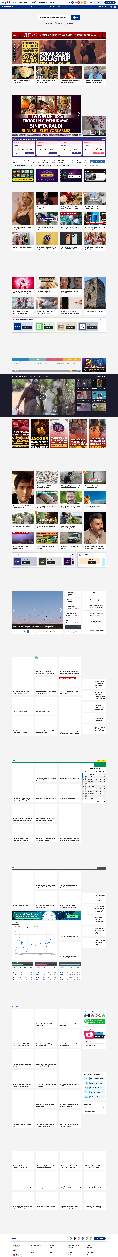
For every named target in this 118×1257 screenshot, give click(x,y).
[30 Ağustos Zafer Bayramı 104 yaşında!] (75, 135)
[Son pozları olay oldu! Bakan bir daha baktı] (46, 1015)
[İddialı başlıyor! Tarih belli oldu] (23, 518)
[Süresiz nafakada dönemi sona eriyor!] (88, 943)
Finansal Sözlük (72, 1250)
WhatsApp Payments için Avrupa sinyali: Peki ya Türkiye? (95, 1166)
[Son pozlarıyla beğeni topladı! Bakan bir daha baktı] (70, 1096)
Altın (53, 923)
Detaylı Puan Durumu (100, 801)
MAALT (14, 975)
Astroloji (51, 1250)
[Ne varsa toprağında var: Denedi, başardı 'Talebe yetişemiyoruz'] (23, 1198)
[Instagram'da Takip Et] (92, 1015)
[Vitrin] (75, 2)
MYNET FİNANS (21, 165)
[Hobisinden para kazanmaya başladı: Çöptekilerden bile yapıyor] (95, 1198)
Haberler (33, 1247)
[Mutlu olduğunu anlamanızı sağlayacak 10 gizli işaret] (47, 218)
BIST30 (30, 923)
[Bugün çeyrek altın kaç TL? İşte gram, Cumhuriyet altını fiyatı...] (71, 198)
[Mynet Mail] (115, 7)
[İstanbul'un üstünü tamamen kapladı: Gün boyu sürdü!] (88, 718)
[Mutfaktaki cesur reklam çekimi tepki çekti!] (23, 208)
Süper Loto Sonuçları (96, 1087)
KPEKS (37, 975)
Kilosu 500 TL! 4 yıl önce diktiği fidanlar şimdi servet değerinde (22, 1187)
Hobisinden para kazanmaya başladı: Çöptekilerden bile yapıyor (93, 1208)
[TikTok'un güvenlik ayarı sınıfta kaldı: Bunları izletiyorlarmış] (22, 135)
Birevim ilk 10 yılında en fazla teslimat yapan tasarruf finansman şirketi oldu (46, 1167)
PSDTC (14, 972)
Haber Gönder (100, 1238)
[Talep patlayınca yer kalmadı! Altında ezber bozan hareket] (38, 135)
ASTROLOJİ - (74, 173)
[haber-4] (78, 433)
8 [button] (46, 631)
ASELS (61, 980)
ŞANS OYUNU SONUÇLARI (92, 1074)
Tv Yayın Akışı (87, 1042)
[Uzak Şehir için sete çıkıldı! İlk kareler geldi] (46, 1096)
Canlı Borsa (103, 868)
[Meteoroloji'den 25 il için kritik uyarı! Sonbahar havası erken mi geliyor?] (59, 135)
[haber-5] (97, 433)
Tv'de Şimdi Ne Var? (89, 1045)
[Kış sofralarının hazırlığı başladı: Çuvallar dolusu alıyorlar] (23, 722)
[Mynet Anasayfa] (8, 2)
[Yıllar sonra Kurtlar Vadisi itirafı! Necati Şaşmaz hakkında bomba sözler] (47, 135)
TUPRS (61, 977)
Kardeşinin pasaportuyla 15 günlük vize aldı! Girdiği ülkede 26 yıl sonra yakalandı (100, 708)
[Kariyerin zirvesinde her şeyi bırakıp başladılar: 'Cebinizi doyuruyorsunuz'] (24, 135)
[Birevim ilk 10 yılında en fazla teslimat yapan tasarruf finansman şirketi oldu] (47, 1157)
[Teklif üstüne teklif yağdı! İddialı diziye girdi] (46, 1076)
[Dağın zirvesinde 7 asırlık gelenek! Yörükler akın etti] (88, 729)
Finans (32, 1250)
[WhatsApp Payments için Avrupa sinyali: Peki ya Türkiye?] (95, 1157)
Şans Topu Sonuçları (96, 1092)
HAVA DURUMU (53, 6)
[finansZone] (94, 365)
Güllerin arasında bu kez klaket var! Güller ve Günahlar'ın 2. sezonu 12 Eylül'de (70, 1167)
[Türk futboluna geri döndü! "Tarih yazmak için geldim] (23, 830)
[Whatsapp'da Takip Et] (103, 1015)
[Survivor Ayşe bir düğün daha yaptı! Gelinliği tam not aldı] (23, 1025)
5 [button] (35, 631)
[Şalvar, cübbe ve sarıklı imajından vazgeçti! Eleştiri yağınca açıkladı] (46, 1055)
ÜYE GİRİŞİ (98, 2)
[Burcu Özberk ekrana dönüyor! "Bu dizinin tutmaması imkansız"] (71, 283)
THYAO (61, 972)
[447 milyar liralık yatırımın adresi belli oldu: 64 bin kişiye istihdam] (70, 663)
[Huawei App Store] (17, 1255)
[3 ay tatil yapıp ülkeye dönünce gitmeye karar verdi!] (23, 1055)
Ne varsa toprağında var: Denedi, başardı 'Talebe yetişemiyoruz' (22, 1207)
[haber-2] (40, 433)
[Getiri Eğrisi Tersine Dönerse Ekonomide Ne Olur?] (95, 477)
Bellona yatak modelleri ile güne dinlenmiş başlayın (46, 1187)
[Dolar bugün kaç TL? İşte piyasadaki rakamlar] (47, 477)
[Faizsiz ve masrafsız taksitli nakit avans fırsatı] (52, 135)
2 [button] (24, 631)
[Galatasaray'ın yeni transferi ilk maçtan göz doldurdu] (70, 769)
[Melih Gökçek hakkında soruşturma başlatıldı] (70, 135)
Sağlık (51, 1247)
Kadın (32, 1254)
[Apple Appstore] (17, 1250)
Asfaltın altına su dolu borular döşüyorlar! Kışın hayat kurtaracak (100, 695)
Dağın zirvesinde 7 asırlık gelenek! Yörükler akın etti (100, 728)
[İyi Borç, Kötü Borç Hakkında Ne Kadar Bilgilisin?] (47, 518)
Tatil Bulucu (90, 1252)
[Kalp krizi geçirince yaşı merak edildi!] (47, 198)
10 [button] (54, 631)
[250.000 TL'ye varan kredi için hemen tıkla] (33, 135)
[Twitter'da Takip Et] (88, 1015)
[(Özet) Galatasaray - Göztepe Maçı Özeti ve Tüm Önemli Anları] (77, 135)
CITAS (13, 980)
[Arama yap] (91, 2)
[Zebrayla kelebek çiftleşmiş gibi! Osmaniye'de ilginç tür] (88, 684)
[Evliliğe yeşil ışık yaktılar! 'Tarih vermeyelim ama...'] (70, 1116)
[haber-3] (59, 433)
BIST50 (23, 923)
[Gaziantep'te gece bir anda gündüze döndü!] (23, 538)
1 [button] (20, 631)
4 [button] (31, 631)
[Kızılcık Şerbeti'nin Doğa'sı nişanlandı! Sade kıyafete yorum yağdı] (66, 135)
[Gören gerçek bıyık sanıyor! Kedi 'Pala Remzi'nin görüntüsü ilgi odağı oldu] (71, 477)
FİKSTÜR (100, 765)
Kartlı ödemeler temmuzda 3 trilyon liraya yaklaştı (70, 1207)
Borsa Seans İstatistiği (73, 1245)
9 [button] (50, 631)
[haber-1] (20, 433)
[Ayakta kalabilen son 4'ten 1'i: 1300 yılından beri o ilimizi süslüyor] (95, 293)
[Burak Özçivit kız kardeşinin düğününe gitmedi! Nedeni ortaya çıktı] (17, 135)
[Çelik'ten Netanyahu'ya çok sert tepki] (63, 135)
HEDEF (37, 970)
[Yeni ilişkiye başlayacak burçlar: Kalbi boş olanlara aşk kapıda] (23, 283)
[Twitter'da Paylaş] (96, 1113)
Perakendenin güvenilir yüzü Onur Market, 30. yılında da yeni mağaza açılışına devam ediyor (94, 1187)
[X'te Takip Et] (75, 1238)
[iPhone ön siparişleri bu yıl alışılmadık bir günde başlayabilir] (71, 303)
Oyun (88, 1245)
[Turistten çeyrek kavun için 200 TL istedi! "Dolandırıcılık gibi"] (88, 931)
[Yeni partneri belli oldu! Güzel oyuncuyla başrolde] (23, 487)
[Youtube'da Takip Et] (99, 1015)
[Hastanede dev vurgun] (15, 135)
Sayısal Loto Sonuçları (96, 1083)
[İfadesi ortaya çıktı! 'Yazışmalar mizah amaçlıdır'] (46, 1035)
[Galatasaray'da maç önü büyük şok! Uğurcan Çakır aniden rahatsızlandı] (80, 135)
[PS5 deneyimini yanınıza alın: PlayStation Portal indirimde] (47, 497)
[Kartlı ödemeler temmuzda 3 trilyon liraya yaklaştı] (71, 1198)
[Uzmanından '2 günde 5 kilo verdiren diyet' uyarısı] (47, 303)
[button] (3, 2)
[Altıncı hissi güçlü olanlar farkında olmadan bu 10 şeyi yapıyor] (95, 497)
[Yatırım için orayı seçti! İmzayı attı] (23, 1106)
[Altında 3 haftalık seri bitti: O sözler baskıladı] (46, 897)
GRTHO (14, 977)
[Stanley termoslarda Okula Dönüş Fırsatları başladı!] (95, 218)
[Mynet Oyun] (23, 175)
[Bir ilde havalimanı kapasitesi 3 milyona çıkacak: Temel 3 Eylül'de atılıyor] (20, 135)
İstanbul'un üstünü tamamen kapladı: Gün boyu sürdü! (100, 717)
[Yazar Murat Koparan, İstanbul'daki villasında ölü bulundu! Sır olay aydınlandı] (88, 920)
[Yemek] (78, 2)
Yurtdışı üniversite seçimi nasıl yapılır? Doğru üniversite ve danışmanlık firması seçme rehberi (46, 1208)
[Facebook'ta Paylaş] (92, 1113)
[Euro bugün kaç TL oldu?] (23, 703)
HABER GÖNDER (104, 6)
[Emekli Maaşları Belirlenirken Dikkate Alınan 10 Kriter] (95, 198)
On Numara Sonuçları (96, 1097)
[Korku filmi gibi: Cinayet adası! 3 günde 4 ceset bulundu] (40, 135)
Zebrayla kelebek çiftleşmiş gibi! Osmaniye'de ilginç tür (100, 684)
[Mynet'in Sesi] (47, 175)
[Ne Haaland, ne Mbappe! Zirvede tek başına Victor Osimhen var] (61, 135)
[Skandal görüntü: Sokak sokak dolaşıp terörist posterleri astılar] (59, 52)
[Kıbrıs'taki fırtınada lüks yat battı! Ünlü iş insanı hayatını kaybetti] (54, 135)
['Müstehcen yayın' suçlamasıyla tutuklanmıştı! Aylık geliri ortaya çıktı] (95, 528)
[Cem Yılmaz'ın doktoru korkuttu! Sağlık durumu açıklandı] (71, 497)
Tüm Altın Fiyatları (71, 627)
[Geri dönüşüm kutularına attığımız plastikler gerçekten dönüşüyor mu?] (46, 663)
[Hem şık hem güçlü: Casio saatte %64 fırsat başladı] (46, 683)
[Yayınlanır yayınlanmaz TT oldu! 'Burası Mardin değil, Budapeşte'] (70, 713)
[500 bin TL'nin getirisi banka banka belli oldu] (31, 135)
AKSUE (37, 977)
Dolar (38, 923)
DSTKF (37, 972)
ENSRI (37, 980)
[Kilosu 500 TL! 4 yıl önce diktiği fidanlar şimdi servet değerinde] (23, 1177)
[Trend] (72, 2)
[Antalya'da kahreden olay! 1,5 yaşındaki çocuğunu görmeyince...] (46, 722)
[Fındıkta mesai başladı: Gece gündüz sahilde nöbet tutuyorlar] (70, 877)
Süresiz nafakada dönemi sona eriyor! (100, 942)
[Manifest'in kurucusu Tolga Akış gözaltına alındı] (70, 1035)
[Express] (81, 2)
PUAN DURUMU (88, 765)
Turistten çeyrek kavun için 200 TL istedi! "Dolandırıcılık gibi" (100, 932)
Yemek (32, 1252)
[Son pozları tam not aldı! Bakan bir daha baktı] (70, 1065)
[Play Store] (17, 1245)
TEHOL (61, 970)
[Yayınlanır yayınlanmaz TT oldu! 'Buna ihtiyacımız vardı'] (46, 1116)
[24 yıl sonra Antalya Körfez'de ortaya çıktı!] (71, 218)
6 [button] (39, 631)
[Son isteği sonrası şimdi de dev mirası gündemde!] (36, 135)
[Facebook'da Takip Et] (85, 1015)
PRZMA (14, 970)
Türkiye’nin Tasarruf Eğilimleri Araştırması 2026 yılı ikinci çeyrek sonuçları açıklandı (71, 1187)
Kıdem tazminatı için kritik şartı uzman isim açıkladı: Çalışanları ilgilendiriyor (100, 899)
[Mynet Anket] (85, 2)
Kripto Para (71, 1254)
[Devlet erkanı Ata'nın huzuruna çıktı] (13, 135)
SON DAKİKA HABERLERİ (8, 6)
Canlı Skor (103, 761)
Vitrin (51, 1252)
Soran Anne (90, 1250)
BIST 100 (17, 926)
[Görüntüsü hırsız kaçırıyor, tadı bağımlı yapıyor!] (70, 683)
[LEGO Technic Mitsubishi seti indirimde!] (47, 538)
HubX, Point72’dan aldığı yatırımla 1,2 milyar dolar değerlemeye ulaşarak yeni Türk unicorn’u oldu (22, 1168)
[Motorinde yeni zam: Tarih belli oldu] (29, 135)
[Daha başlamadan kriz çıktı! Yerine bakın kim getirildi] (23, 673)
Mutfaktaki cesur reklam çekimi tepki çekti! (25, 6)
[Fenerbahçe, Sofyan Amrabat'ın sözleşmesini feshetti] (46, 830)
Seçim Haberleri (53, 1254)
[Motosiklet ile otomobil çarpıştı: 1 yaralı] (71, 538)
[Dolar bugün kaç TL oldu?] (46, 703)
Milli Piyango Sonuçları (97, 1078)
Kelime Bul (90, 1247)
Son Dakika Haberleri (36, 1245)
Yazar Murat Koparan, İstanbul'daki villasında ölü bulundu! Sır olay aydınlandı (100, 922)
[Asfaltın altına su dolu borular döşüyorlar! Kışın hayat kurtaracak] (88, 695)
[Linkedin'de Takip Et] (96, 1015)
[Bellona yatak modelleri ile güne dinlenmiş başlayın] (47, 1177)
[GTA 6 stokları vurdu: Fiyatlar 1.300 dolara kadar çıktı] (23, 303)
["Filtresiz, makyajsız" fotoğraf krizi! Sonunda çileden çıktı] (23, 1076)
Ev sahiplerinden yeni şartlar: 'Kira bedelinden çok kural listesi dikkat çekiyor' (100, 909)
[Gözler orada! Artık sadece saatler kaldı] (23, 887)
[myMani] (33, 2)
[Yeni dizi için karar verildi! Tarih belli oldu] (70, 1015)
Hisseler (70, 1252)
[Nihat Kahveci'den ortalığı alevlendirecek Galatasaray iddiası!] (45, 135)
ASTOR (61, 975)
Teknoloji (52, 1245)
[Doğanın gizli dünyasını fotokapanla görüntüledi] (71, 518)
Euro (46, 923)
